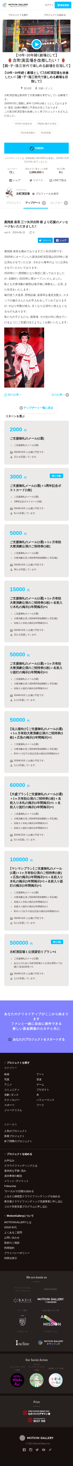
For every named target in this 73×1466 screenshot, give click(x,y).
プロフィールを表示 (47, 193)
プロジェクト (13, 202)
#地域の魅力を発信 (47, 123)
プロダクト (42, 1089)
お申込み (9, 1160)
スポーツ (9, 1105)
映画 (6, 1074)
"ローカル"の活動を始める (19, 1191)
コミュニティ (12, 1089)
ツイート (38, 180)
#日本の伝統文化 (23, 123)
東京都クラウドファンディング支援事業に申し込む (33, 1201)
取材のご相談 (12, 1242)
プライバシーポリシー (17, 1253)
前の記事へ (15, 394)
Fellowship (10, 1186)
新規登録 (64, 5)
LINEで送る (59, 180)
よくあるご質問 (13, 1232)
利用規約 (9, 1248)
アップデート (35, 202)
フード (40, 1105)
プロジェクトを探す (18, 14)
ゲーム (40, 1084)
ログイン (49, 4)
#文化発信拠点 (28, 132)
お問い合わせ (12, 1237)
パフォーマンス (45, 1100)
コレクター (58, 202)
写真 (6, 1079)
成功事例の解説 (13, 1176)
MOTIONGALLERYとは (17, 1222)
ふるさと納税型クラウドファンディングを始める (32, 1196)
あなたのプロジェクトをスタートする (39, 1039)
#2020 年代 (10, 1227)
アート (40, 1074)
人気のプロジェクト (15, 1131)
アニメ (8, 1084)
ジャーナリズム (13, 1110)
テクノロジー (12, 1100)
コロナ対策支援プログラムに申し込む (26, 1206)
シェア (17, 180)
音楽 (39, 1079)
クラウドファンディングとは (20, 1165)
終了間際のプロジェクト (18, 1141)
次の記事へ (58, 394)
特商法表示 (10, 1258)
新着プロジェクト (14, 1136)
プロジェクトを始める (55, 14)
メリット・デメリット (16, 1181)
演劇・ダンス (45, 88)
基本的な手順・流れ (15, 1170)
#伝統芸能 (46, 132)
